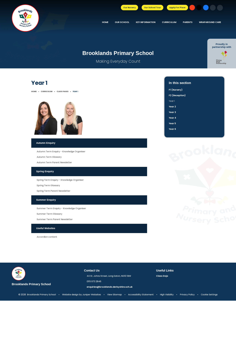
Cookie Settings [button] (209, 294)
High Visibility (167, 294)
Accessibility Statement (141, 294)
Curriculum (46, 91)
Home (34, 91)
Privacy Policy (187, 294)
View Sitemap (114, 294)
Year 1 (75, 91)
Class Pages (62, 91)
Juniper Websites (91, 294)
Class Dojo (162, 276)
